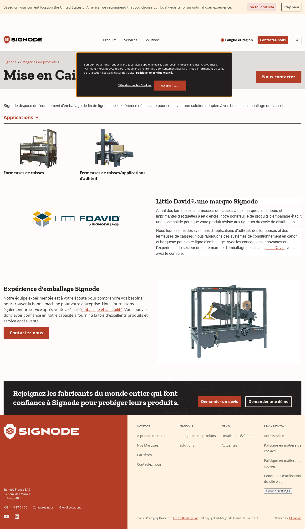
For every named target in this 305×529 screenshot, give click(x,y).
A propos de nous (151, 435)
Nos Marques (147, 445)
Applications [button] (18, 117)
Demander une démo (269, 401)
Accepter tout (170, 85)
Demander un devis (219, 401)
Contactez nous (149, 464)
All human (295, 518)
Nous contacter (281, 77)
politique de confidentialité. (154, 72)
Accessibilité (274, 435)
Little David (275, 248)
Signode (10, 62)
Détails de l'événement (240, 435)
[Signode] (23, 40)
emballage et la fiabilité (101, 309)
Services (130, 40)
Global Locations (70, 507)
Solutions (152, 40)
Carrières (144, 455)
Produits (110, 40)
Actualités (229, 445)
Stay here (290, 6)
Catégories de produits (38, 62)
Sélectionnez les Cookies (135, 85)
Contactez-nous (273, 40)
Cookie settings (278, 491)
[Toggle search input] (297, 40)
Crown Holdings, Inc (185, 518)
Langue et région (239, 40)
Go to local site (261, 7)
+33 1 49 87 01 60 (15, 507)
